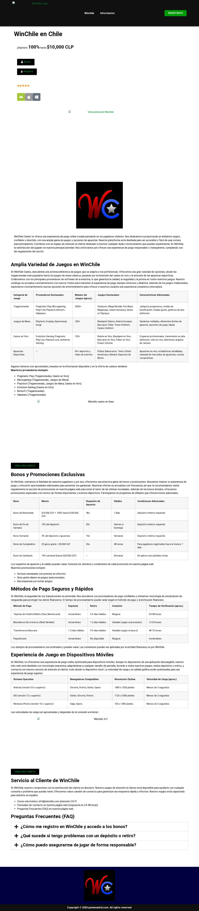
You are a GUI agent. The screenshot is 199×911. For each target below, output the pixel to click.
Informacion (107, 13)
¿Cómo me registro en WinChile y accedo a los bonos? (74, 826)
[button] (99, 826)
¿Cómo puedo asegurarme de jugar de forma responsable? (78, 844)
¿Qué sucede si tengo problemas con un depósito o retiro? (78, 835)
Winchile (89, 13)
